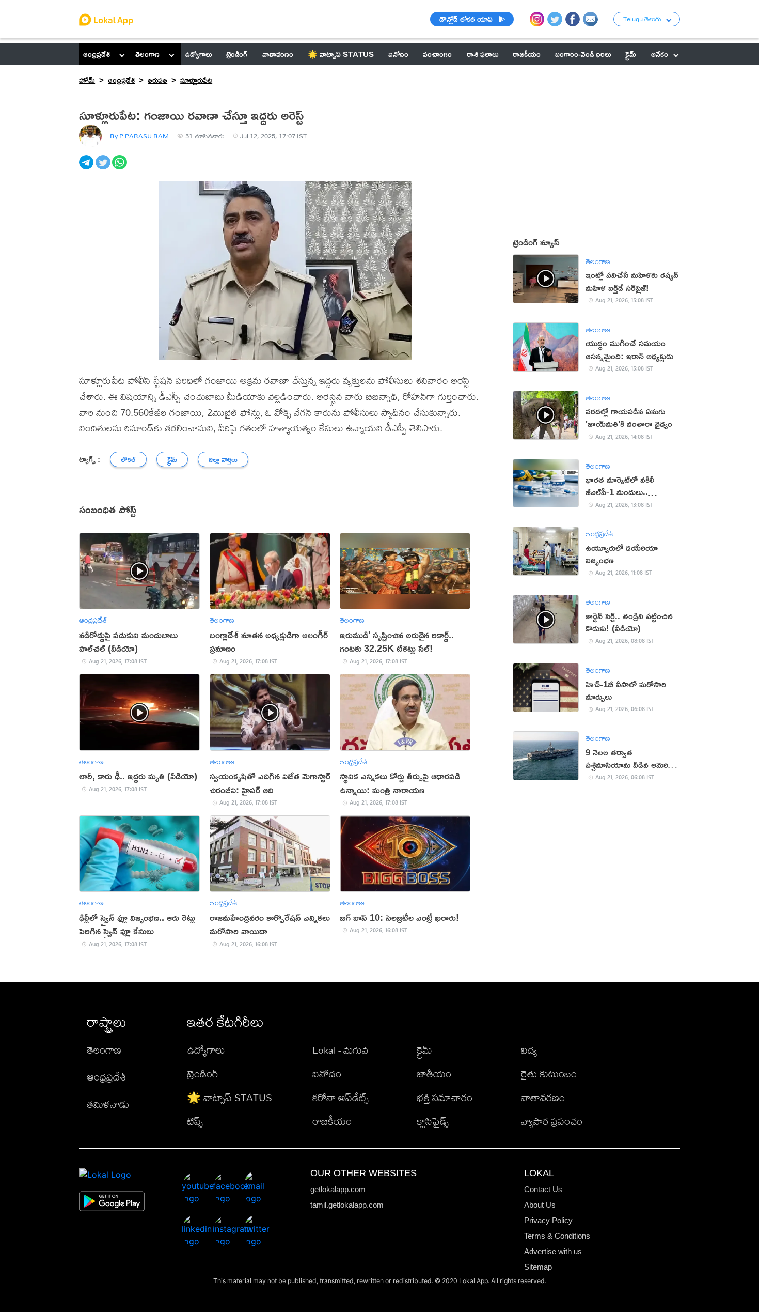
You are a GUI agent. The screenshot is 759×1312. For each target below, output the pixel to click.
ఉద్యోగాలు (206, 1050)
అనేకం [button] (659, 54)
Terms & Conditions (557, 1235)
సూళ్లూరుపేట (196, 79)
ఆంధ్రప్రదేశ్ (96, 54)
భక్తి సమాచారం (444, 1097)
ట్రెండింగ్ (202, 1073)
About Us (540, 1204)
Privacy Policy (548, 1220)
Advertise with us (553, 1251)
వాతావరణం (543, 1097)
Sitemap (538, 1266)
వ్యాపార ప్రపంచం (551, 1121)
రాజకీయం (332, 1121)
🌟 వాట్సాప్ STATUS (229, 1097)
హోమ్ (87, 79)
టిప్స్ (195, 1121)
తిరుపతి (157, 79)
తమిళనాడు (108, 1104)
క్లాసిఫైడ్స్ (433, 1121)
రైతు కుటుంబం (549, 1073)
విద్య (529, 1050)
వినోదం (326, 1073)
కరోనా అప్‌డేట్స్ (340, 1097)
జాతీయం (434, 1073)
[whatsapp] (120, 168)
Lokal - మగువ (340, 1050)
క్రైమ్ (424, 1050)
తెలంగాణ (147, 54)
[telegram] (87, 168)
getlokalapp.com (338, 1189)
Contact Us (543, 1189)
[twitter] (104, 168)
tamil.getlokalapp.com (347, 1204)
